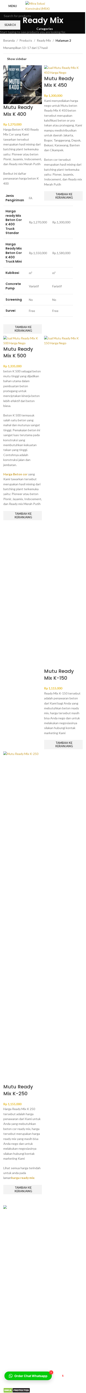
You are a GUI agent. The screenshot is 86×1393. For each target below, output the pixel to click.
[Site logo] (43, 6)
